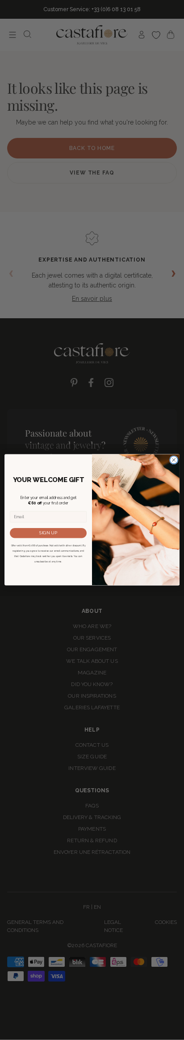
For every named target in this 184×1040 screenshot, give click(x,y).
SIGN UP (48, 533)
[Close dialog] (174, 460)
